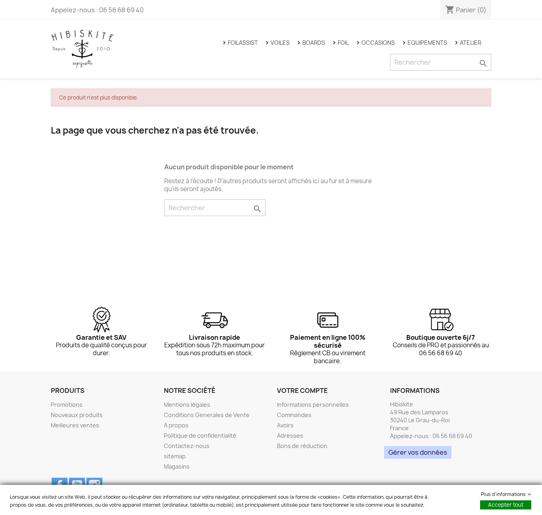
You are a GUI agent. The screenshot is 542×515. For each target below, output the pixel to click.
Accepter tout (505, 504)
